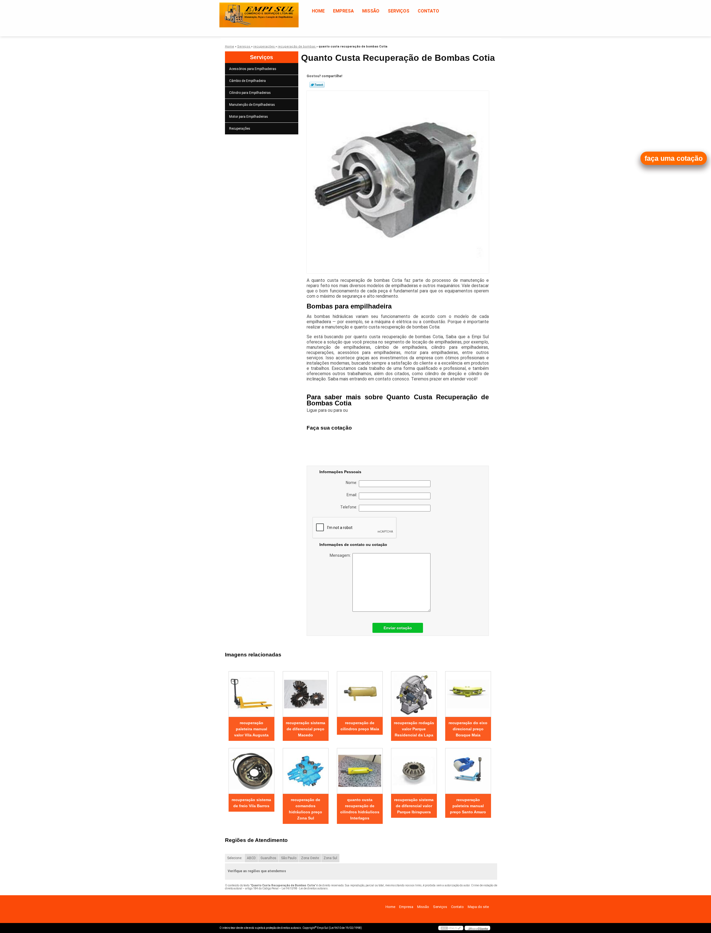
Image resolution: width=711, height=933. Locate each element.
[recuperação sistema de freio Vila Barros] (251, 771)
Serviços (398, 11)
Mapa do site (478, 907)
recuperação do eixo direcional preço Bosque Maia (468, 729)
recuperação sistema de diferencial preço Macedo (305, 729)
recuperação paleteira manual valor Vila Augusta (251, 729)
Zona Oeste (310, 858)
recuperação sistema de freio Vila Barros (251, 802)
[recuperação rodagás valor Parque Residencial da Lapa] (414, 694)
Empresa (343, 11)
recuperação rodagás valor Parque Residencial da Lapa (414, 729)
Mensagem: (341, 555)
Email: (353, 495)
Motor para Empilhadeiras (248, 117)
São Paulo (288, 858)
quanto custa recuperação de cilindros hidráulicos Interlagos (359, 808)
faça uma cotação (674, 158)
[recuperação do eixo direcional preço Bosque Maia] (468, 694)
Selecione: (234, 858)
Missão (370, 11)
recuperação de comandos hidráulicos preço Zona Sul (305, 808)
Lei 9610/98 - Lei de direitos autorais (305, 888)
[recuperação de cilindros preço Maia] (360, 694)
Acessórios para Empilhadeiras (252, 69)
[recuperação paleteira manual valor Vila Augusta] (251, 694)
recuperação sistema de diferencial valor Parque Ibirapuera (414, 805)
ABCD (251, 858)
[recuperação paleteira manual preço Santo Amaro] (468, 771)
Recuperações (239, 129)
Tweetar (317, 84)
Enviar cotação (398, 628)
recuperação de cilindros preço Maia (360, 726)
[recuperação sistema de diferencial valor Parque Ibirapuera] (414, 771)
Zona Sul (330, 858)
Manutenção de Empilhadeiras (252, 105)
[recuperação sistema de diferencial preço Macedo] (306, 694)
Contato (428, 11)
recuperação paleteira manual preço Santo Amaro (468, 805)
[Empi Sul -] (251, 11)
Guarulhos (268, 858)
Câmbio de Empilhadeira (247, 81)
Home (318, 11)
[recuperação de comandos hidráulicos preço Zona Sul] (306, 771)
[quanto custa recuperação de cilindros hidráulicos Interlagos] (360, 771)
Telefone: (349, 507)
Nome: (352, 482)
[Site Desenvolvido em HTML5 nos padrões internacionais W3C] (450, 928)
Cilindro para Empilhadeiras (250, 93)
